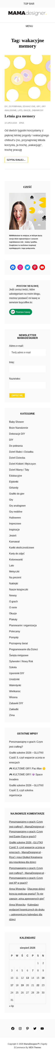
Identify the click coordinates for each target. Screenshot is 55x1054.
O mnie (13, 607)
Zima (12, 715)
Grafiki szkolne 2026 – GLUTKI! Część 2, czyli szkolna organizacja (26, 790)
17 (12, 985)
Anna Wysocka (17, 889)
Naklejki (13, 583)
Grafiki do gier (16, 493)
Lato (20, 110)
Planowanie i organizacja (23, 625)
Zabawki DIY (37, 110)
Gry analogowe (17, 505)
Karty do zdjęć (17, 553)
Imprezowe (15, 523)
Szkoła (13, 667)
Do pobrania (15, 106)
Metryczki (14, 571)
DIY (6, 106)
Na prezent (15, 577)
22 (38, 985)
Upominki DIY (16, 673)
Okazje (27, 110)
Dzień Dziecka (17, 457)
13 (27, 978)
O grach (13, 601)
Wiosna (13, 697)
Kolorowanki (16, 559)
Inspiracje (14, 529)
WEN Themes (35, 1047)
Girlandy (13, 487)
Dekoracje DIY (17, 434)
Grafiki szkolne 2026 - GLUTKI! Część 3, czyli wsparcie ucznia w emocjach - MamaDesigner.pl (27, 847)
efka (21, 123)
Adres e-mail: (16, 346)
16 (43, 978)
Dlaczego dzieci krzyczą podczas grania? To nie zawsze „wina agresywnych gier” (27, 894)
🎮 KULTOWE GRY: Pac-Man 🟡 (27, 768)
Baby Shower (16, 422)
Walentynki (15, 685)
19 (22, 985)
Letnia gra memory (20, 116)
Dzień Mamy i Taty (19, 469)
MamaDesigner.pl (31, 1044)
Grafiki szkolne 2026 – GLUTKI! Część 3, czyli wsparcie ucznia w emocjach (27, 757)
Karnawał (14, 541)
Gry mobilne (15, 511)
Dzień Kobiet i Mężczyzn (22, 463)
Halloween (15, 517)
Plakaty (13, 619)
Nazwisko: (14, 378)
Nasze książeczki (18, 589)
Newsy (13, 595)
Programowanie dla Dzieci (23, 649)
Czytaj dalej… (17, 160)
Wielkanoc (15, 691)
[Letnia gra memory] (27, 78)
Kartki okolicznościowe (21, 547)
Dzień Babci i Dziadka (21, 451)
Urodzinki (14, 679)
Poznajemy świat (18, 643)
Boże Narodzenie (18, 428)
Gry (38, 106)
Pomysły (13, 637)
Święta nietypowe (18, 655)
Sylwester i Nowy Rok (21, 661)
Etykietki (13, 481)
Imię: (11, 362)
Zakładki (13, 709)
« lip (11, 1006)
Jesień (12, 535)
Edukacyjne (29, 106)
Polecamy (14, 631)
